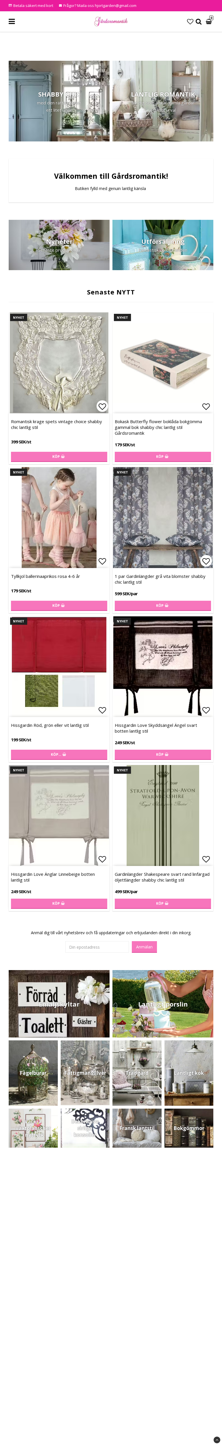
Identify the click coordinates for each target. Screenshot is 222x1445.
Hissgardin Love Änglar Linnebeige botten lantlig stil (53, 877)
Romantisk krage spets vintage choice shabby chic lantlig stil (56, 424)
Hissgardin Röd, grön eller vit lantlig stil (50, 725)
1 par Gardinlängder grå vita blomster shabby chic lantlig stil (160, 579)
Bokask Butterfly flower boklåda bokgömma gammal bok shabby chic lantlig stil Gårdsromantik (158, 427)
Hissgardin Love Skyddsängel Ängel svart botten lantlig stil (156, 728)
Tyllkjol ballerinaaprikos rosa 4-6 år (45, 576)
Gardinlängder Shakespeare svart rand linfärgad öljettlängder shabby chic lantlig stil (162, 877)
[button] (190, 21)
